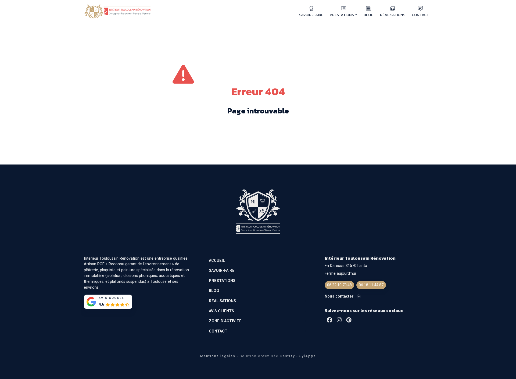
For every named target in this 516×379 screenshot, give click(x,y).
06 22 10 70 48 (339, 285)
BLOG (369, 15)
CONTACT (420, 15)
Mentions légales (217, 356)
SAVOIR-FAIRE (311, 15)
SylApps (307, 356)
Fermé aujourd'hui (340, 273)
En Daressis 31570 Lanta (346, 265)
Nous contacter (339, 296)
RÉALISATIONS (392, 15)
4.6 (101, 304)
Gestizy (287, 356)
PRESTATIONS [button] (342, 15)
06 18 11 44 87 (371, 285)
